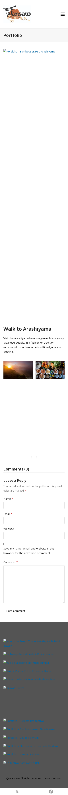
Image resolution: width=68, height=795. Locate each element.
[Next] (36, 457)
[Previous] (32, 457)
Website (8, 529)
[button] (63, 14)
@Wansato (13, 778)
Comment (10, 562)
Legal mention (52, 778)
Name (8, 498)
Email (7, 514)
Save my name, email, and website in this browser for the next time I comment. (28, 551)
